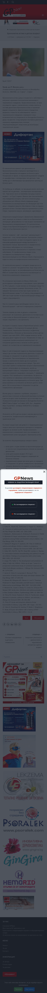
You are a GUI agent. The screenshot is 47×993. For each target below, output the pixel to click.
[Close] (44, 472)
